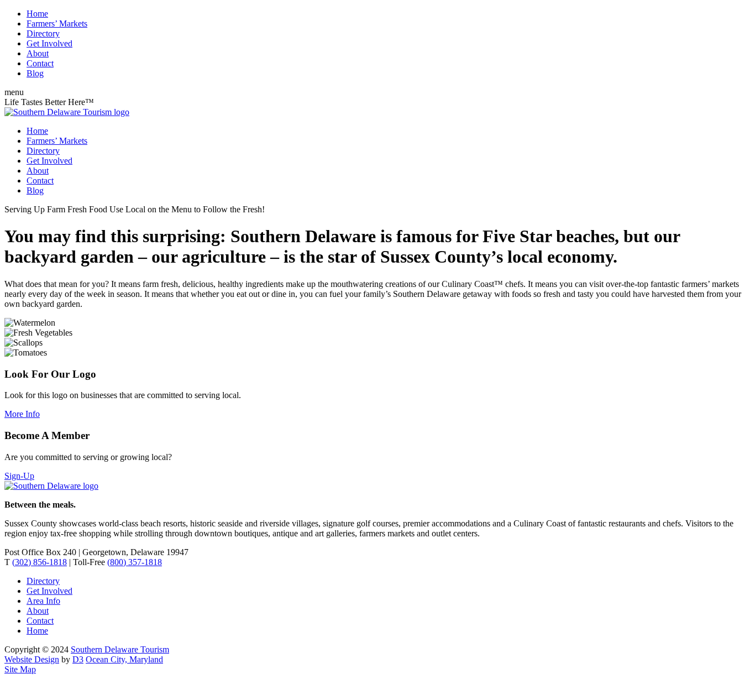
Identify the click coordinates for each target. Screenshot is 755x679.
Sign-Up (19, 475)
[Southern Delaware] (51, 485)
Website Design (31, 659)
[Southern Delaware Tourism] (66, 112)
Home (37, 13)
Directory (43, 33)
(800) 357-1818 (134, 562)
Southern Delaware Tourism (120, 649)
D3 (77, 659)
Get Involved (49, 43)
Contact (40, 63)
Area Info (43, 600)
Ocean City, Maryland (124, 659)
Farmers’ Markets (57, 23)
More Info (22, 414)
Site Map (20, 669)
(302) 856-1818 (39, 562)
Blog (35, 73)
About (38, 53)
